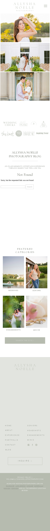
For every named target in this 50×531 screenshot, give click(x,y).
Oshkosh (15, 488)
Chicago (30, 486)
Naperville (38, 486)
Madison (7, 488)
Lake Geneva (20, 486)
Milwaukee (10, 486)
